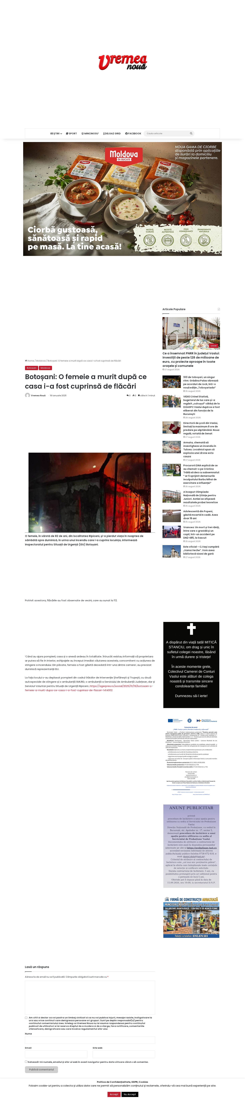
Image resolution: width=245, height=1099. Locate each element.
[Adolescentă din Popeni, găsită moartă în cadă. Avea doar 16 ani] (171, 516)
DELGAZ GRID (112, 133)
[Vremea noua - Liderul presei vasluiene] (122, 62)
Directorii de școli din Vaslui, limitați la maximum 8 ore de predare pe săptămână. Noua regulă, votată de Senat (201, 428)
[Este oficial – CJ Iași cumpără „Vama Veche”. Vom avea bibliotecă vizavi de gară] (171, 551)
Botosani (31, 367)
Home (30, 360)
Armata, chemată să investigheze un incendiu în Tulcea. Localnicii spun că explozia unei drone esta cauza (199, 449)
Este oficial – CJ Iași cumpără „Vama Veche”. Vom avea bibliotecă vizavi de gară (201, 550)
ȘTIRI (56, 133)
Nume (28, 1033)
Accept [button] (114, 1094)
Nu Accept (130, 1094)
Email (28, 1047)
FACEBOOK (134, 133)
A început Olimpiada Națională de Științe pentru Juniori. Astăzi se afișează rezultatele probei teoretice (200, 497)
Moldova (41, 360)
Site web (97, 1047)
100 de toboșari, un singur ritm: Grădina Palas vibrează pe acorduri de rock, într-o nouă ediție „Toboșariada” (200, 382)
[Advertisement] (122, 23)
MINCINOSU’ (91, 133)
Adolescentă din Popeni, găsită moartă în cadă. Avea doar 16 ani (200, 515)
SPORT (72, 133)
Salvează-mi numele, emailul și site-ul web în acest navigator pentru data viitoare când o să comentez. (88, 1062)
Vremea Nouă (38, 395)
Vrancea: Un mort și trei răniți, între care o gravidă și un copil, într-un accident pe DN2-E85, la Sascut (201, 532)
